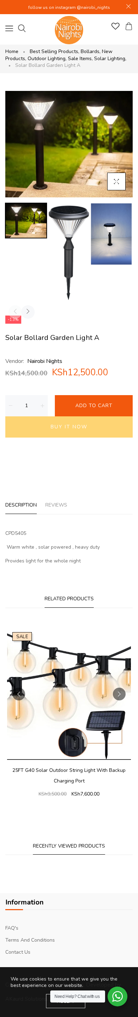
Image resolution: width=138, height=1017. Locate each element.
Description (21, 505)
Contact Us (17, 952)
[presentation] (15, 312)
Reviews (56, 505)
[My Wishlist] (115, 28)
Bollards (90, 51)
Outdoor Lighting (47, 58)
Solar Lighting (110, 58)
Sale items (80, 58)
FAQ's (11, 928)
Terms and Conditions (30, 940)
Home (11, 51)
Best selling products (54, 51)
